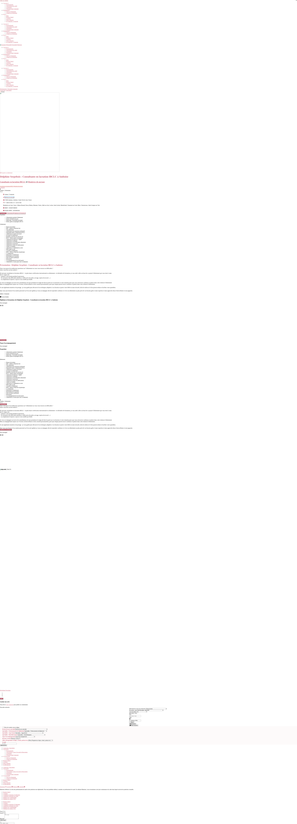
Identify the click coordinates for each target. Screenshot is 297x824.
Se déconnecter (7, 764)
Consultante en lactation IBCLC (13, 182)
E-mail (4, 742)
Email (1, 813)
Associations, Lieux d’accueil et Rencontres (17, 752)
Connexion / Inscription (9, 748)
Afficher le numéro (9, 197)
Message (2, 818)
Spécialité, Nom (133, 713)
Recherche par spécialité (8, 729)
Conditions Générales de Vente (10, 796)
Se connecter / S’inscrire (12, 21)
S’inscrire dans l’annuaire (12, 9)
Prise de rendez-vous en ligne (11, 727)
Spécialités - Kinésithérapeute (10, 734)
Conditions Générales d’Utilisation (11, 795)
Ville (130, 717)
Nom (1, 811)
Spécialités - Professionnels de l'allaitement (13, 731)
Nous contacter (10, 20)
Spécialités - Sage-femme (8, 733)
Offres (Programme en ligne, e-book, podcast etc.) (15, 740)
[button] (6, 173)
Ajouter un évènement (11, 13)
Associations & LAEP (11, 6)
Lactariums (9, 7)
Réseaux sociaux (6, 738)
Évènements (6, 10)
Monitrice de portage (36, 182)
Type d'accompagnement (8, 736)
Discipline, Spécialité (134, 710)
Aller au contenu (4, 0)
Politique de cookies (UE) (9, 799)
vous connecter (9, 704)
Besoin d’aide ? (10, 17)
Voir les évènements (11, 11)
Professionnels (9, 4)
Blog (7, 16)
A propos (8, 18)
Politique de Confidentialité (9, 797)
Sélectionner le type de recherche (137, 708)
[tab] (3, 213)
